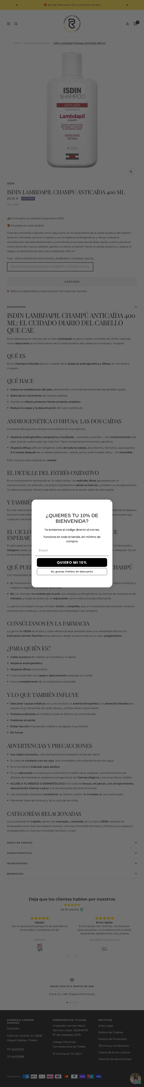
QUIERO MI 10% (72, 562)
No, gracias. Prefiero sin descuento (72, 571)
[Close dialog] (110, 501)
